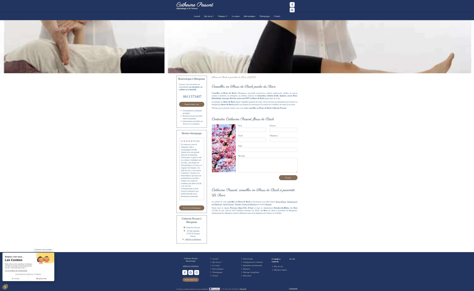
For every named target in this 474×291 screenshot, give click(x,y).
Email (240, 135)
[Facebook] (292, 4)
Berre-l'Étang (281, 201)
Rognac (269, 204)
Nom (240, 125)
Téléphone (274, 135)
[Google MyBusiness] (292, 10)
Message (241, 155)
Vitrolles (238, 204)
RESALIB (243, 289)
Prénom (273, 125)
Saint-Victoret (228, 204)
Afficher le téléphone (193, 239)
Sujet (240, 145)
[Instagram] (196, 272)
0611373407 (192, 96)
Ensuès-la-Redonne (249, 204)
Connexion (293, 288)
